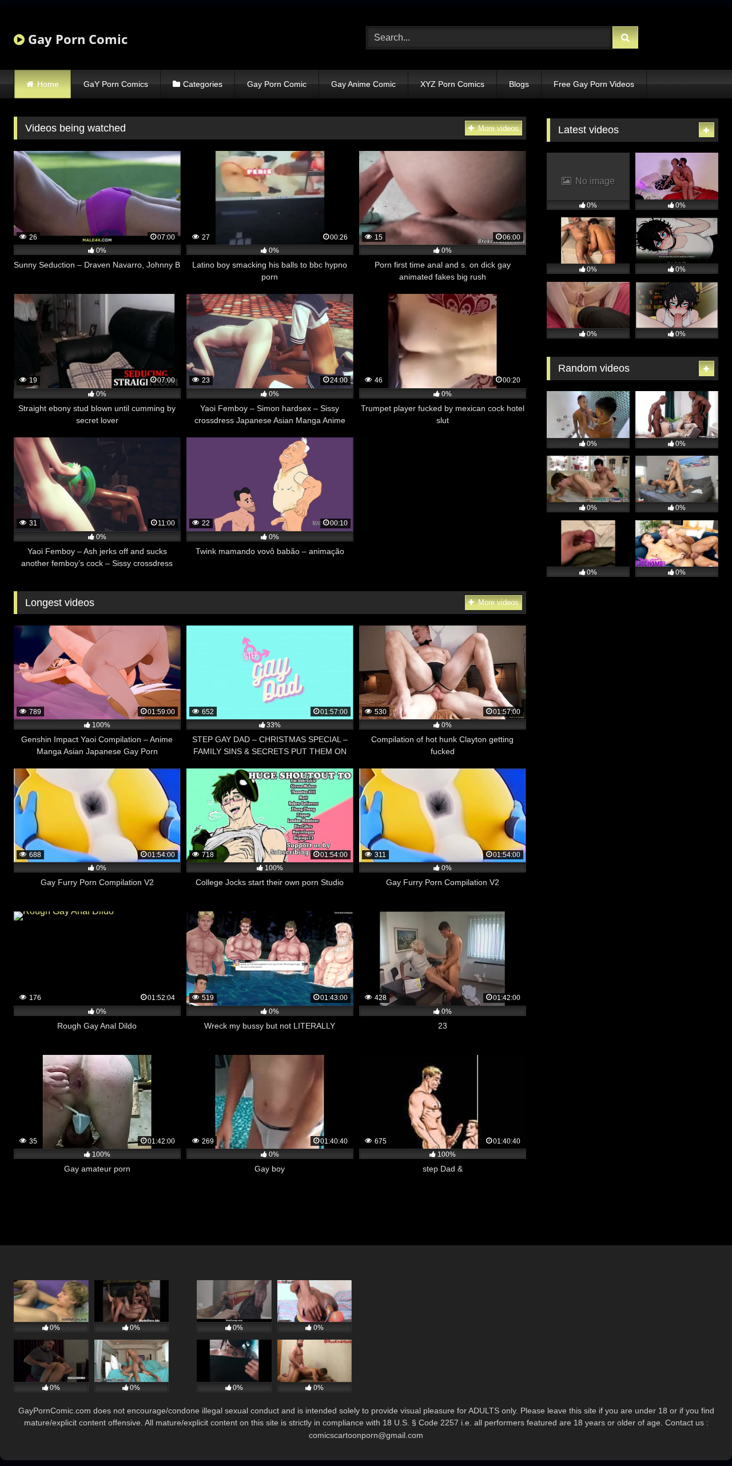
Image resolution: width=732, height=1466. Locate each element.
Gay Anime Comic (363, 84)
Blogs (519, 84)
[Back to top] (696, 1432)
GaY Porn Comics (115, 84)
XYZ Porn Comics (452, 84)
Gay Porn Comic (76, 38)
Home (48, 84)
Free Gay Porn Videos (594, 84)
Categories (202, 84)
